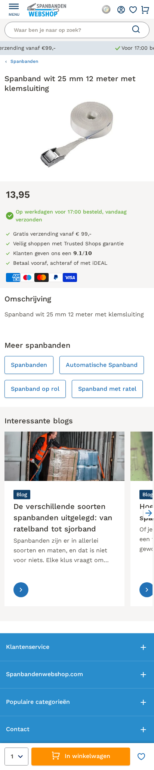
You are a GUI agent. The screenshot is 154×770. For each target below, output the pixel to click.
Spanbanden (24, 61)
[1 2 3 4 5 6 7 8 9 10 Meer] (16, 757)
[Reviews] (106, 9)
